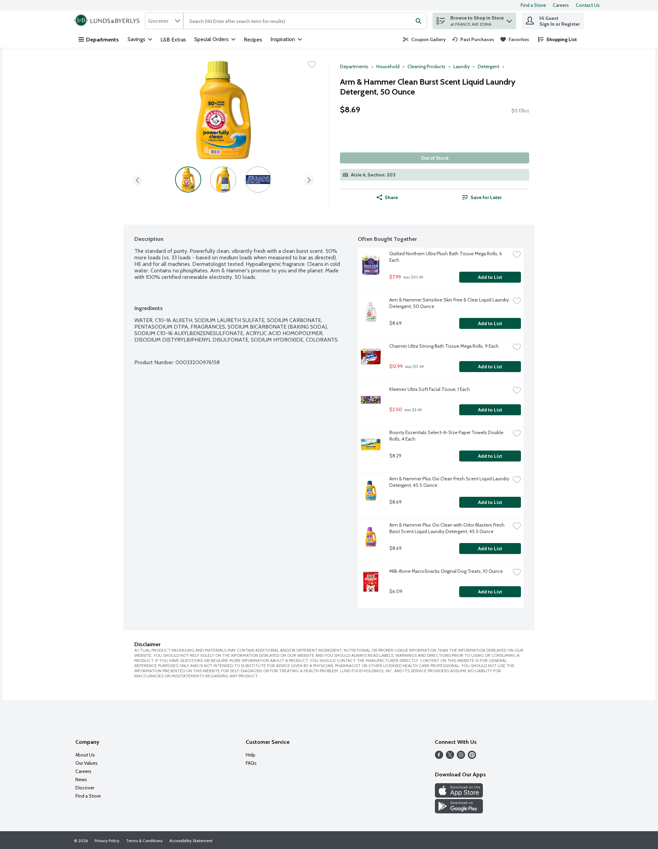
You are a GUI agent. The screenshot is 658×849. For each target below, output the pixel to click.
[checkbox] (312, 64)
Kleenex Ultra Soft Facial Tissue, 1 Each (429, 389)
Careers (561, 5)
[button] (509, 19)
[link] (424, 39)
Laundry (461, 66)
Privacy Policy (107, 840)
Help (250, 755)
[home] (108, 20)
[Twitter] (450, 757)
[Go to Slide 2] (223, 179)
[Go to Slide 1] (188, 179)
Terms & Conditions (144, 840)
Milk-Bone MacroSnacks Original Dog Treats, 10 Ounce (446, 571)
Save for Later (486, 197)
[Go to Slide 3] (258, 179)
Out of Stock (435, 158)
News (81, 779)
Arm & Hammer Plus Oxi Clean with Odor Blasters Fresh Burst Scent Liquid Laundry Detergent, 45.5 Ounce (447, 528)
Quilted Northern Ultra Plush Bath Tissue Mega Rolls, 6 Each (446, 256)
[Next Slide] (309, 179)
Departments (102, 39)
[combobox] (164, 21)
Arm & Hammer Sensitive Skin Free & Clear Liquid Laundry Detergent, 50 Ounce (449, 303)
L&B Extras (173, 39)
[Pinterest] (472, 757)
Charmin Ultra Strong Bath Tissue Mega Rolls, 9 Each (444, 346)
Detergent (488, 66)
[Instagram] (461, 757)
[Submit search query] (418, 20)
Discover (84, 788)
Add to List (490, 277)
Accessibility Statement (190, 840)
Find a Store (533, 5)
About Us (85, 755)
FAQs (251, 763)
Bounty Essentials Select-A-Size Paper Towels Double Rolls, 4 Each (446, 435)
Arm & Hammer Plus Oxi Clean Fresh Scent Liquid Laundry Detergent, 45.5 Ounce (449, 482)
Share (391, 197)
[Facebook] (439, 757)
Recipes (253, 39)
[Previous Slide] (137, 179)
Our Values (86, 763)
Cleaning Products (426, 66)
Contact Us (588, 5)
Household (388, 66)
